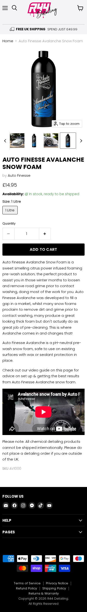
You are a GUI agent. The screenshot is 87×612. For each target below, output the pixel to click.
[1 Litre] (10, 215)
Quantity (8, 223)
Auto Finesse (19, 175)
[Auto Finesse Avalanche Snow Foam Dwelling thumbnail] (51, 140)
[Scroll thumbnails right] (80, 141)
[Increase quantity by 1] (45, 234)
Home (7, 41)
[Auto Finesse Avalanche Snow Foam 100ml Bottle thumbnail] (68, 140)
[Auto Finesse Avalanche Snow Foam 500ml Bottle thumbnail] (34, 140)
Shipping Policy (54, 588)
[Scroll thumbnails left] (6, 141)
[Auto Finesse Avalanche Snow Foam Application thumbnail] (17, 140)
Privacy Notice (57, 583)
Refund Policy (26, 588)
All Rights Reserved (43, 603)
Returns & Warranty (44, 593)
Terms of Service (27, 583)
